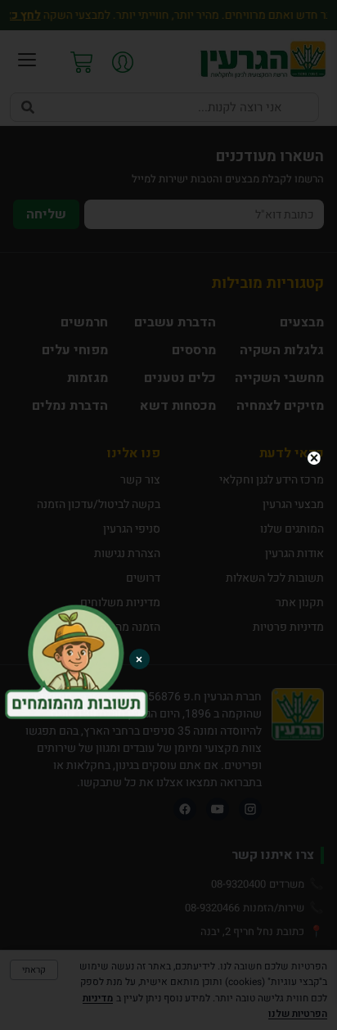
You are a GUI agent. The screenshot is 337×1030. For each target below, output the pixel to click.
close (313, 458)
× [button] (139, 659)
